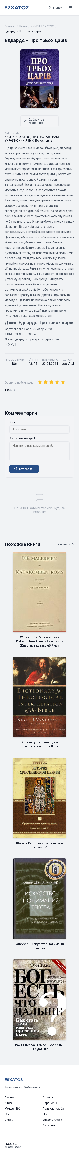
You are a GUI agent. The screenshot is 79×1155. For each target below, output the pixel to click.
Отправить (26, 469)
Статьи (10, 1119)
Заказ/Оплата (52, 1119)
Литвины (49, 1125)
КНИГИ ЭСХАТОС (42, 26)
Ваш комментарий (22, 438)
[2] (45, 382)
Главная (10, 26)
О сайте (48, 1097)
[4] (57, 382)
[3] (51, 382)
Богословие (43, 140)
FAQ (45, 1114)
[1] (40, 382)
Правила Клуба (53, 1108)
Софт (8, 1114)
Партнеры (50, 1103)
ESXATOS (14, 1079)
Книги (23, 26)
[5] (63, 382)
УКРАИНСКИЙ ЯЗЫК (19, 140)
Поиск (57, 8)
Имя (12, 422)
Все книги (63, 544)
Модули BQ (12, 1108)
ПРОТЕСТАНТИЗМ (45, 137)
